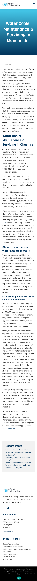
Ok (19, 578)
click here (12, 428)
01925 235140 (8, 531)
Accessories (7, 559)
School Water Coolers (11, 544)
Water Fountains (9, 557)
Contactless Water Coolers (13, 547)
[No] (35, 574)
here (4, 222)
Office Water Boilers (10, 554)
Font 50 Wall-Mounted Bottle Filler (18, 462)
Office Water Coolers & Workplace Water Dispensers (18, 550)
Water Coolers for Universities (17, 450)
